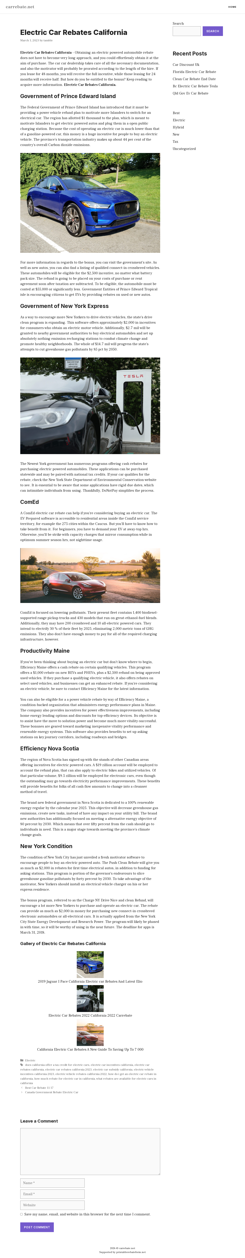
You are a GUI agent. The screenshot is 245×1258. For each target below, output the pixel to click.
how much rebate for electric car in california (64, 1079)
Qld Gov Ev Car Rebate (190, 93)
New (176, 134)
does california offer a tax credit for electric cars (57, 1065)
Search (178, 23)
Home (232, 6)
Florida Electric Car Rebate (194, 72)
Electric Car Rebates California (46, 52)
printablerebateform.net (131, 1252)
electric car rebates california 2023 (68, 1070)
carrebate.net (20, 7)
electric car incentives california (112, 1065)
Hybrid (178, 127)
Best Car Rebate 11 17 (39, 1088)
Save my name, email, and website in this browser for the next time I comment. (87, 1214)
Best (176, 113)
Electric (30, 1060)
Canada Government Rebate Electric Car (51, 1092)
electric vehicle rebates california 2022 (81, 1074)
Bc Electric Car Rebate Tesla (195, 86)
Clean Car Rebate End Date (194, 79)
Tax (175, 141)
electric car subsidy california (112, 1070)
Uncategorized (184, 149)
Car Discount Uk (186, 64)
